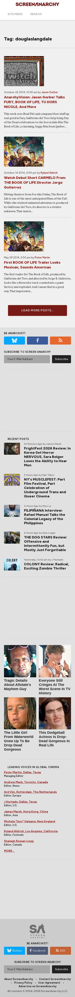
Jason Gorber (49, 92)
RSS (62, 950)
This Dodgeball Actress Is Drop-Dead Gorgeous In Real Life (54, 739)
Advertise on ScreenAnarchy (37, 986)
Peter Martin (42, 257)
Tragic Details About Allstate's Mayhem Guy (17, 684)
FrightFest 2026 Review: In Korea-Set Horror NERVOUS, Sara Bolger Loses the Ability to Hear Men (47, 456)
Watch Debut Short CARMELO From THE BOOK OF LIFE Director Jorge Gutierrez (35, 182)
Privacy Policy (23, 982)
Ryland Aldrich (49, 172)
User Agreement (49, 982)
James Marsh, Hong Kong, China (26, 811)
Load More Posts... (37, 310)
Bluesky (17, 950)
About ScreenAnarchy (18, 979)
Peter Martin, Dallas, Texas (22, 772)
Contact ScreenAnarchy (55, 979)
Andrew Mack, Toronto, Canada (26, 782)
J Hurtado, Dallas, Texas (20, 801)
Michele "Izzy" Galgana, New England (29, 821)
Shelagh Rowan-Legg (19, 841)
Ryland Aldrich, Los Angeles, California (31, 831)
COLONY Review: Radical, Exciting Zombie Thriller (46, 566)
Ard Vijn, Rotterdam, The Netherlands (30, 792)
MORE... (9, 851)
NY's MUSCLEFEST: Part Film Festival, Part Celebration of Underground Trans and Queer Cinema (45, 487)
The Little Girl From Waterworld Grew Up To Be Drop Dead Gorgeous (18, 741)
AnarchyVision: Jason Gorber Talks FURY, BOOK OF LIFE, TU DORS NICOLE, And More (34, 102)
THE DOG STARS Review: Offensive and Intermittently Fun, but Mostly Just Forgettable (45, 543)
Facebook (39, 950)
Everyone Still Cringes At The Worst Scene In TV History (54, 686)
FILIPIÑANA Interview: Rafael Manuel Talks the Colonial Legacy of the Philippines (44, 516)
